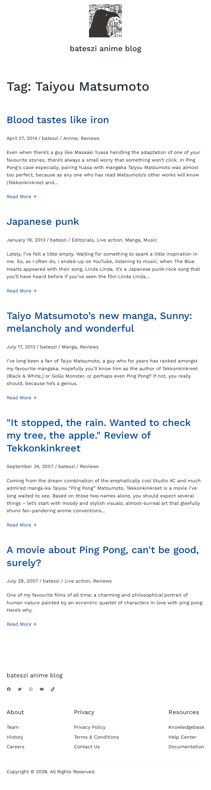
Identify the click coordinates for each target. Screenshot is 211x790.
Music (150, 240)
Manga (132, 240)
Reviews (90, 138)
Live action (109, 240)
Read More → (22, 196)
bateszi (50, 138)
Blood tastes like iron (58, 120)
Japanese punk (43, 221)
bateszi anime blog (105, 48)
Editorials (83, 240)
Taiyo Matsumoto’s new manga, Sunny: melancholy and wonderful (99, 322)
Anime (70, 138)
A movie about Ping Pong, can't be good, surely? (103, 556)
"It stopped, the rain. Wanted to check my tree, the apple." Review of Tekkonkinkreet (99, 435)
